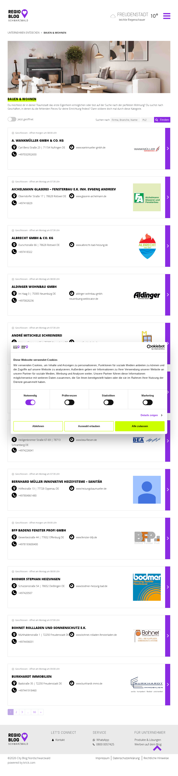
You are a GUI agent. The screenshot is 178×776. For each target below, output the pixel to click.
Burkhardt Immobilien (32, 676)
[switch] (69, 402)
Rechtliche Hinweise (156, 758)
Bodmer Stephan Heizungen (36, 579)
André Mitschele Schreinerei (37, 335)
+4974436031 (26, 641)
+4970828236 (26, 300)
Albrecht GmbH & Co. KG (32, 238)
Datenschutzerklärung (126, 758)
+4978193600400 (28, 544)
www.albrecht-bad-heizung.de (91, 245)
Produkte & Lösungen (148, 740)
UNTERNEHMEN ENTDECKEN (23, 32)
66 (34, 712)
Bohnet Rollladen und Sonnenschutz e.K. (49, 627)
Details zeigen (149, 415)
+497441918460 (27, 690)
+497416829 (25, 203)
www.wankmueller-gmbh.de (90, 147)
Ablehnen (38, 426)
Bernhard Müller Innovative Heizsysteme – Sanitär (57, 481)
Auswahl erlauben (89, 426)
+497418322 (25, 252)
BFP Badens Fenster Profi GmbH (39, 530)
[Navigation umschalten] (165, 16)
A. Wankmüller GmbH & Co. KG (38, 140)
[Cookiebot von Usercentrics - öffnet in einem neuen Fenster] (149, 347)
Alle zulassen (140, 426)
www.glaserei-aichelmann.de (90, 196)
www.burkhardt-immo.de (88, 683)
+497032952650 (27, 154)
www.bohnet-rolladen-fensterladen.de (96, 634)
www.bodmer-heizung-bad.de (91, 586)
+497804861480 (27, 495)
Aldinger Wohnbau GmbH (34, 286)
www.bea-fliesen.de (86, 440)
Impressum (103, 758)
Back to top (157, 749)
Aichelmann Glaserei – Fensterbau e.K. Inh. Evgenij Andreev (64, 189)
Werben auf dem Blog (148, 744)
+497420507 (25, 593)
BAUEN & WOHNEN (55, 32)
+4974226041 (26, 450)
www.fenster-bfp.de (86, 537)
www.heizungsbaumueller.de (91, 488)
